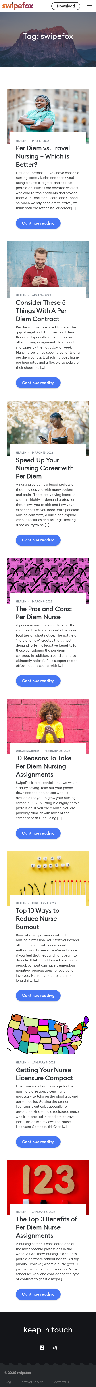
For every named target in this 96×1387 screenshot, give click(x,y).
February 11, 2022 (44, 903)
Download (66, 6)
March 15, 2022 (42, 452)
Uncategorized (27, 751)
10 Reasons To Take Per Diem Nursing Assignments (43, 766)
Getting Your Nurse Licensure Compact (44, 1074)
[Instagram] (54, 1347)
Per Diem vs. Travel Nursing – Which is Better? (43, 156)
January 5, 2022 (43, 1062)
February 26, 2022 (57, 751)
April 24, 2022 (41, 295)
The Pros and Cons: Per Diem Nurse (44, 613)
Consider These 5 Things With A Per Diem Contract (41, 310)
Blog (8, 1382)
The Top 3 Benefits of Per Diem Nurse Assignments (46, 1227)
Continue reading (38, 223)
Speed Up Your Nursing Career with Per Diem (45, 468)
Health (21, 141)
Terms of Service (32, 1382)
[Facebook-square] (42, 1347)
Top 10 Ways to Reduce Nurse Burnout (37, 918)
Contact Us (60, 1382)
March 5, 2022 (42, 601)
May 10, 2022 (40, 141)
